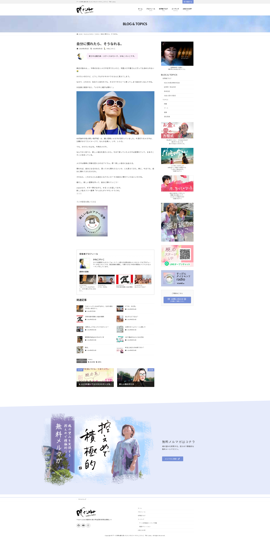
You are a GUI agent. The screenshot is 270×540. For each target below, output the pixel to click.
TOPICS (90, 359)
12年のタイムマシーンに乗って (135, 327)
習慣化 (99, 362)
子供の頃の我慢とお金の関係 (124, 287)
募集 (165, 112)
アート (166, 108)
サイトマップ (82, 499)
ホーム (140, 508)
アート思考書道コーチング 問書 (148, 523)
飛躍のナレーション (145, 526)
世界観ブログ (167, 78)
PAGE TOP (262, 522)
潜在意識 (92, 362)
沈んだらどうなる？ (140, 287)
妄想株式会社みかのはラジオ (94, 337)
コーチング (141, 519)
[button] (172, 458)
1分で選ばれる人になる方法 (134, 337)
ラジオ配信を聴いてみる (86, 202)
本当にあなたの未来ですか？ (134, 347)
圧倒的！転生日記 (170, 87)
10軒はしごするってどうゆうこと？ (97, 327)
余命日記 (167, 91)
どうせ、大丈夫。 (103, 287)
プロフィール (141, 512)
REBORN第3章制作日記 (172, 83)
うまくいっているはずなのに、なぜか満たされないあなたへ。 (87, 289)
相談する (189, 2)
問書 (95, 283)
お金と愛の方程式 (170, 95)
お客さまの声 (141, 530)
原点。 (87, 347)
